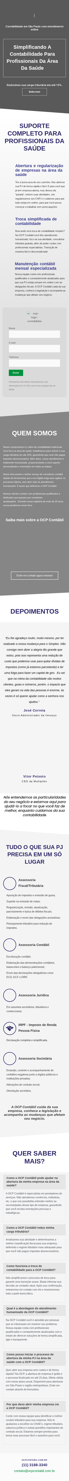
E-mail (12, 342)
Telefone (13, 357)
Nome (12, 328)
